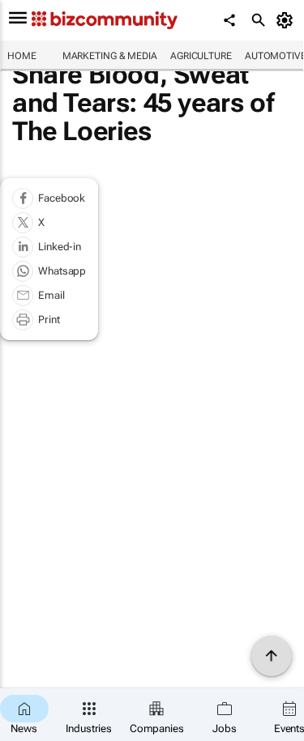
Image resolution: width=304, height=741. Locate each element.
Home (21, 56)
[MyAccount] (287, 20)
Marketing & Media (109, 56)
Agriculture (201, 56)
